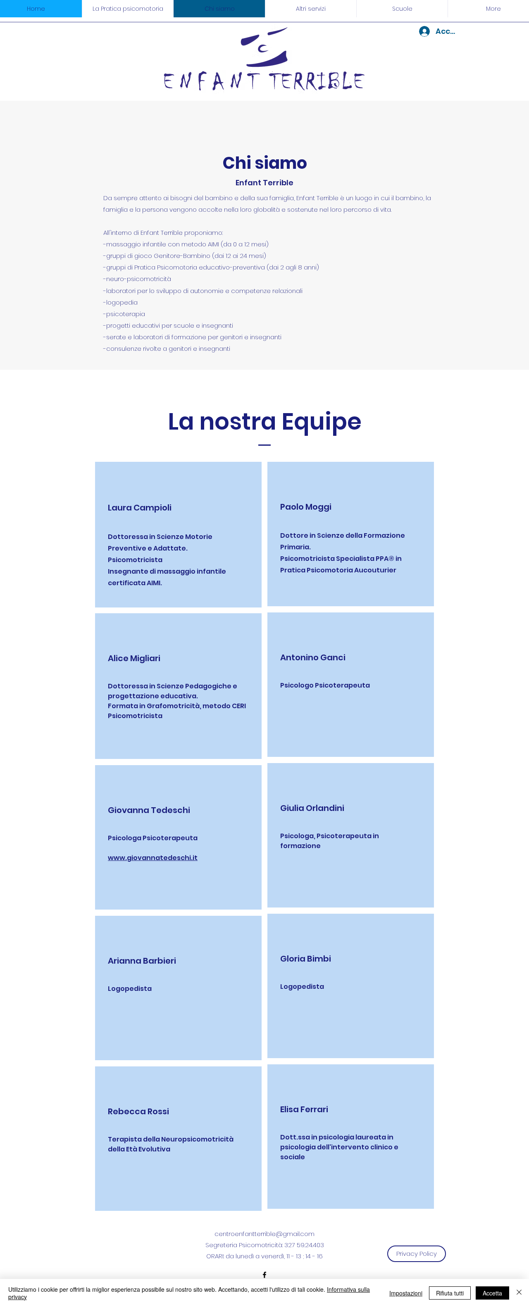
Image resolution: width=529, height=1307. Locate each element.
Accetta (492, 1293)
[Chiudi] (519, 1293)
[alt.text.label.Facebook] (264, 1275)
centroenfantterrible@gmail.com (264, 1233)
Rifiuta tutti (450, 1293)
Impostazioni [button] (405, 1293)
